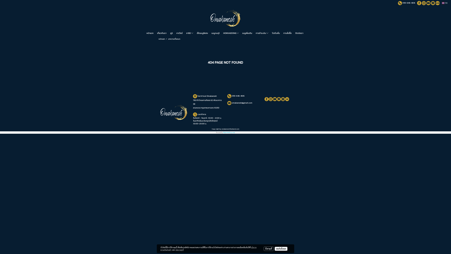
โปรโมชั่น (276, 33)
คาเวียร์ (179, 33)
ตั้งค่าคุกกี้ (268, 249)
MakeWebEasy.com (229, 132)
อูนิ (171, 33)
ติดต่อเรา (299, 33)
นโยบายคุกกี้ (179, 250)
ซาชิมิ (188, 33)
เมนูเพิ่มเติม (247, 33)
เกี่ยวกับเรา (162, 33)
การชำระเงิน (261, 33)
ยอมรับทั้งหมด (281, 249)
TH (445, 3)
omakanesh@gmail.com (242, 102)
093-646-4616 (408, 2)
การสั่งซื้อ (287, 33)
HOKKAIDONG (230, 33)
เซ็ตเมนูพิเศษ (202, 33)
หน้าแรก (150, 33)
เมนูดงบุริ (216, 33)
